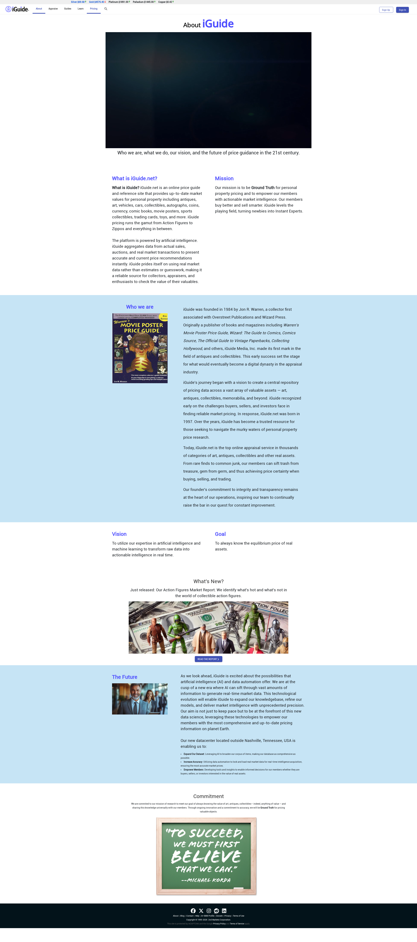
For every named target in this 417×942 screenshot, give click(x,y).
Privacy (227, 929)
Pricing (93, 8)
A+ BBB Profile (207, 929)
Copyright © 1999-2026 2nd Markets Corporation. (208, 933)
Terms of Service (237, 937)
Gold (96, 2)
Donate (219, 929)
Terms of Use (238, 929)
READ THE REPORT (209, 672)
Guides (67, 8)
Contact (189, 929)
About (39, 8)
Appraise (53, 8)
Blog (182, 929)
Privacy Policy (219, 937)
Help (197, 929)
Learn (81, 8)
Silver (78, 2)
